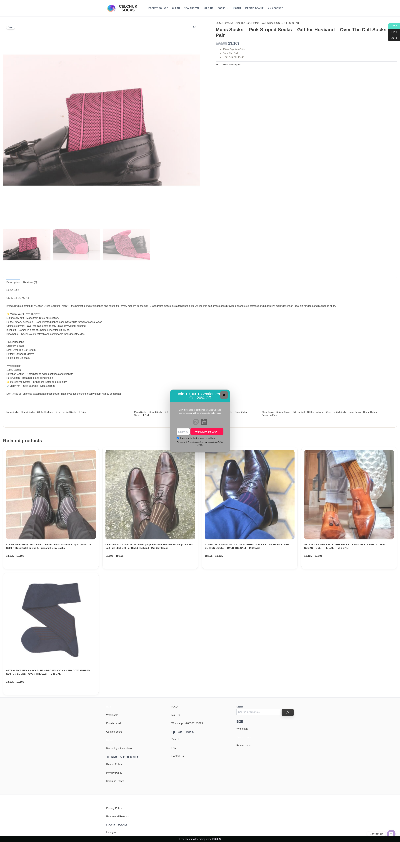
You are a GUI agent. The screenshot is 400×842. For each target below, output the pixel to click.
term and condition (205, 438)
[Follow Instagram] (196, 422)
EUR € (392, 37)
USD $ (392, 26)
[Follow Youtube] (204, 422)
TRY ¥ (392, 32)
